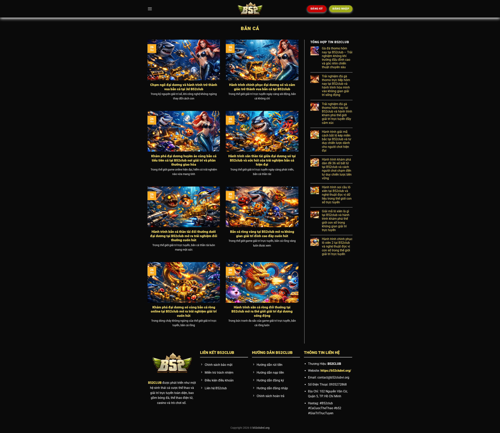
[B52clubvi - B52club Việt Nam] (250, 9)
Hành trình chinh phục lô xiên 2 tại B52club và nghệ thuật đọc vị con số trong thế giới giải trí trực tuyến (337, 246)
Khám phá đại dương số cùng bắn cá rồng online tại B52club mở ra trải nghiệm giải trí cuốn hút (184, 311)
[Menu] (149, 8)
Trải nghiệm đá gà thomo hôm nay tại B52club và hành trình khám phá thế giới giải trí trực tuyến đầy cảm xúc (337, 113)
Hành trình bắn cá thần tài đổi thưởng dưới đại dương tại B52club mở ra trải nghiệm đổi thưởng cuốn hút (183, 236)
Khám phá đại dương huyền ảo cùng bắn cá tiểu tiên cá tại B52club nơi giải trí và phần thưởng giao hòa (183, 160)
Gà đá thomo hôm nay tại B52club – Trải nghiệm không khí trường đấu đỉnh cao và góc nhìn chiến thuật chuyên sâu (337, 57)
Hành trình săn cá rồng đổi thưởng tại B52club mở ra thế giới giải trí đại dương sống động (262, 311)
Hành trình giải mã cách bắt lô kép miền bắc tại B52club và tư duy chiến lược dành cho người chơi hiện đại (336, 141)
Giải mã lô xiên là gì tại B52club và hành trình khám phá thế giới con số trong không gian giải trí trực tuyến (335, 220)
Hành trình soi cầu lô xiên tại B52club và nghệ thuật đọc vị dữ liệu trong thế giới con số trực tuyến (337, 194)
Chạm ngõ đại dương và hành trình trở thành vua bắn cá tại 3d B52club (183, 87)
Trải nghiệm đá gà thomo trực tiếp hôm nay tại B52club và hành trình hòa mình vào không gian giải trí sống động (336, 85)
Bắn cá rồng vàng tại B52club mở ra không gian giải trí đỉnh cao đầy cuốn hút (262, 234)
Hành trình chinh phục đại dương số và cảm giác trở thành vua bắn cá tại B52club (262, 87)
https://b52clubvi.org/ (336, 370)
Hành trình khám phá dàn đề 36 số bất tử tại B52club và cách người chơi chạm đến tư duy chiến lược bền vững (337, 169)
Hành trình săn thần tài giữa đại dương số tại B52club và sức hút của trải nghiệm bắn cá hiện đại (262, 160)
